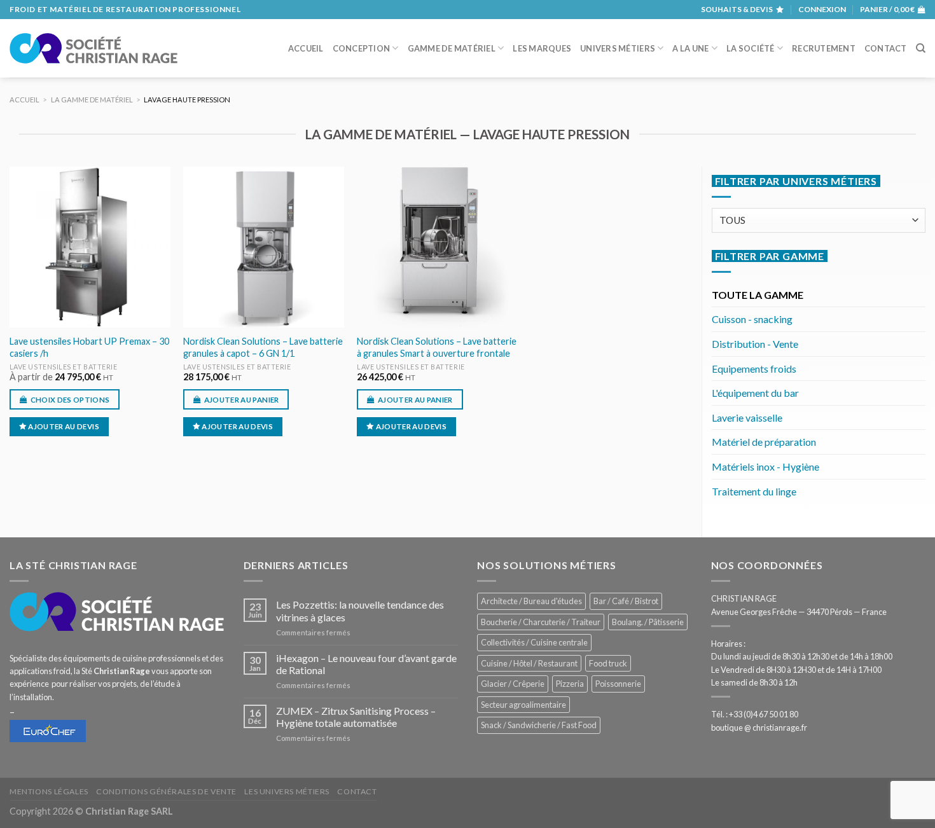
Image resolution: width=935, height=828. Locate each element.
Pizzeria (570, 684)
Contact (885, 48)
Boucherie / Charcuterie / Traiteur (540, 622)
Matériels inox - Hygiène (765, 466)
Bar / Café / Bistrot (625, 601)
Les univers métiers (286, 791)
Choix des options (70, 400)
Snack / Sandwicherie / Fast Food (539, 725)
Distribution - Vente (755, 344)
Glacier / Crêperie (512, 684)
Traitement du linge (754, 491)
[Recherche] (920, 48)
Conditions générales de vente (166, 791)
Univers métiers (617, 48)
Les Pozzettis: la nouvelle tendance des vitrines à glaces (360, 610)
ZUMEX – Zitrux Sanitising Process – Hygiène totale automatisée (356, 717)
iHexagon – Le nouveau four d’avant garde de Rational (366, 664)
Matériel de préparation (764, 442)
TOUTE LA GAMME (757, 295)
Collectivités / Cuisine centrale (534, 642)
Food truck (608, 663)
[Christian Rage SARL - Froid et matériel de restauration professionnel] (93, 48)
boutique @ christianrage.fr (759, 727)
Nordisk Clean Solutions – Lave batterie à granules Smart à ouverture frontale (436, 347)
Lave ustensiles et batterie (64, 366)
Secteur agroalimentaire (523, 705)
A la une (690, 48)
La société (750, 48)
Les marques (542, 48)
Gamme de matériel (451, 48)
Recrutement (823, 48)
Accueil (306, 48)
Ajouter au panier (241, 400)
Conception (362, 48)
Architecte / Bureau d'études (531, 601)
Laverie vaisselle (747, 417)
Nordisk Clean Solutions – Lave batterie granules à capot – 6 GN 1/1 (263, 347)
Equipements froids (754, 368)
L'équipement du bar (755, 393)
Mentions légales (49, 791)
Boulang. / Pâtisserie (648, 622)
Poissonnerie (618, 684)
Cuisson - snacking (752, 319)
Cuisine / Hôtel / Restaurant (529, 663)
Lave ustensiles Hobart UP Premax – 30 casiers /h (89, 347)
